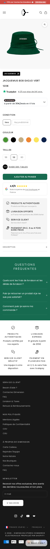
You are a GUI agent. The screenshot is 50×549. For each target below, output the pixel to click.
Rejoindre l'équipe (11, 451)
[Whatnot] (34, 516)
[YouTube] (28, 516)
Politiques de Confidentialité (16, 424)
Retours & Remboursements (16, 406)
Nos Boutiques (9, 460)
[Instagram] (15, 516)
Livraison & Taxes (11, 401)
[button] (25, 166)
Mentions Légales (11, 419)
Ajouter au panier (25, 177)
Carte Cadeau (10, 447)
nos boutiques (31, 189)
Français (37, 527)
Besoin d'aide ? (10, 387)
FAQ (5, 396)
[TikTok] (21, 516)
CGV (5, 428)
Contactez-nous (11, 465)
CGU (5, 433)
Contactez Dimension (13, 392)
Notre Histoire (9, 456)
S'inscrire (13, 503)
